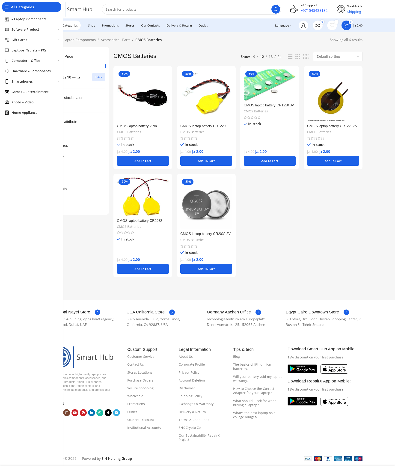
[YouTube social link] (74, 412)
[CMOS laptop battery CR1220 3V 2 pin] (333, 95)
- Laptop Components (78, 39)
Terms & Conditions (194, 420)
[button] (143, 161)
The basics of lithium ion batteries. (252, 366)
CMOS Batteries (129, 132)
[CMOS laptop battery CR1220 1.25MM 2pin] (206, 95)
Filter (98, 77)
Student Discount (140, 420)
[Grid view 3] (297, 57)
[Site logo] (70, 8)
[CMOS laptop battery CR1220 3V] (270, 85)
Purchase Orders (140, 380)
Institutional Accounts (144, 427)
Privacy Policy (189, 372)
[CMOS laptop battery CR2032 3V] (206, 203)
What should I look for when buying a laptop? (254, 403)
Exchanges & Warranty (196, 404)
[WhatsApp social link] (99, 412)
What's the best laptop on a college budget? (254, 415)
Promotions (136, 404)
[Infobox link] (73, 312)
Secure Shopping (140, 388)
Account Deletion (192, 380)
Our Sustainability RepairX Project (199, 437)
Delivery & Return (192, 412)
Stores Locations (139, 372)
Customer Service (140, 356)
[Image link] (80, 356)
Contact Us (135, 364)
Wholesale (135, 396)
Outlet (132, 412)
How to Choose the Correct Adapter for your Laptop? (253, 390)
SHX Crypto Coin (191, 427)
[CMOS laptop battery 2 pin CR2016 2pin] (143, 95)
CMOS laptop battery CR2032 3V (205, 234)
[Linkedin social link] (91, 412)
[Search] (275, 9)
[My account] (303, 25)
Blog (236, 356)
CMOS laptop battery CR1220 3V (269, 105)
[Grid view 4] (306, 57)
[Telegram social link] (116, 412)
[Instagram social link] (66, 412)
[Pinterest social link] (83, 412)
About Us (186, 356)
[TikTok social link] (108, 412)
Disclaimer (187, 388)
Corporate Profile (192, 364)
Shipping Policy (190, 396)
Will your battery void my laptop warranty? (257, 378)
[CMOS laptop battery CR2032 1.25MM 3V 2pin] (143, 196)
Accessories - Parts (115, 39)
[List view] (290, 57)
